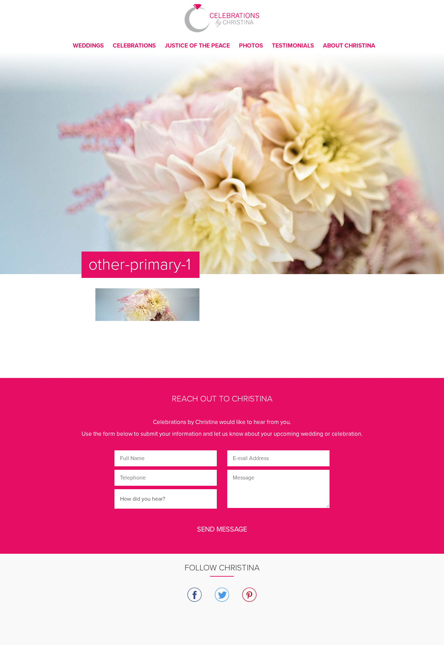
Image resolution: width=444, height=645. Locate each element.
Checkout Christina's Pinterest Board (249, 594)
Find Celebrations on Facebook (194, 594)
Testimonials (293, 45)
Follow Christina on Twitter (222, 594)
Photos (251, 45)
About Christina (349, 45)
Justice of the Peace (197, 45)
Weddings (88, 45)
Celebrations (134, 45)
